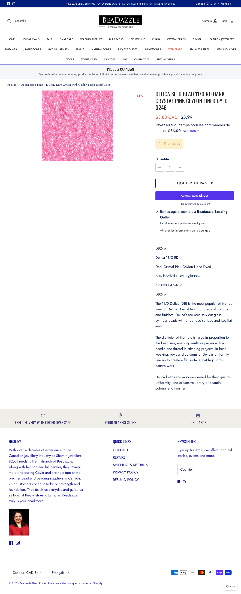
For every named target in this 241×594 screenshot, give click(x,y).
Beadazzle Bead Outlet (32, 586)
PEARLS (80, 52)
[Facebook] (8, 5)
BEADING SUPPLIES (91, 42)
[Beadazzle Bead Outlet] (120, 24)
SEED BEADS (175, 52)
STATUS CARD (89, 62)
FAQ (124, 62)
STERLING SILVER (226, 52)
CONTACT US (141, 62)
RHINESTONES (152, 52)
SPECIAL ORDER (165, 62)
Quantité (162, 162)
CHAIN (156, 42)
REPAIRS (119, 460)
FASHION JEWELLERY (222, 42)
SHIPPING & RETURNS (130, 467)
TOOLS (70, 62)
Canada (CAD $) (206, 5)
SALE (49, 42)
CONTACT (120, 452)
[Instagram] (13, 5)
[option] (77, 128)
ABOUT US (109, 62)
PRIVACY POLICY (125, 475)
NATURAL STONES (58, 52)
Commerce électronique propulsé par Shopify (75, 586)
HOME (11, 42)
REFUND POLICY (126, 482)
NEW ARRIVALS (31, 42)
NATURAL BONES (101, 52)
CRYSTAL (198, 42)
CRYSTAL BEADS (176, 42)
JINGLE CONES (32, 52)
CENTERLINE (138, 42)
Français (226, 5)
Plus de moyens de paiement (195, 206)
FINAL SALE (66, 42)
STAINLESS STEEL (199, 52)
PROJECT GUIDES (127, 52)
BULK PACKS (116, 42)
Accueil (11, 88)
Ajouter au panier (194, 186)
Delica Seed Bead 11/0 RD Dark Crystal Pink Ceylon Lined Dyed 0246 (66, 88)
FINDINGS (11, 52)
